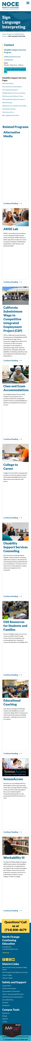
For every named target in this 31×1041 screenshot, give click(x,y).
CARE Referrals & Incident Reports (12, 997)
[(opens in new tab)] (3, 958)
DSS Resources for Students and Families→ (15, 106)
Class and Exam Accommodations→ (12, 86)
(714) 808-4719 (8, 60)
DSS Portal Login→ (7, 102)
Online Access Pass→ (8, 112)
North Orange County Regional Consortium (15, 972)
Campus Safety (6, 985)
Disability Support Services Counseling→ (14, 93)
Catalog (4, 1021)
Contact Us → (6, 952)
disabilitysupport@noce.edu (12, 56)
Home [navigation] (4, 34)
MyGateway (6, 1013)
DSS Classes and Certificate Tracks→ (13, 96)
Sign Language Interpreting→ (11, 115)
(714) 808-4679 (15, 930)
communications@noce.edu (10, 949)
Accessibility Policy (7, 1000)
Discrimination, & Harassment (11, 991)
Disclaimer (5, 1002)
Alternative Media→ (8, 83)
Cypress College (7, 975)
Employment (6, 1005)
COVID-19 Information (9, 988)
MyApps (4, 1016)
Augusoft (5, 1019)
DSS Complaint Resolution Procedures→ (14, 99)
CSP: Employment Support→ (10, 90)
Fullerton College (7, 978)
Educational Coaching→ (9, 109)
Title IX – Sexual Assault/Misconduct (13, 994)
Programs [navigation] (10, 34)
